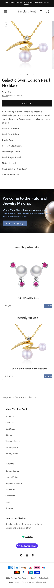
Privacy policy (14, 582)
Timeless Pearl (16, 578)
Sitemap (9, 435)
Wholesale (10, 489)
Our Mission (11, 429)
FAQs (8, 502)
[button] (5, 11)
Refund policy (12, 447)
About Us (10, 416)
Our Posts (10, 422)
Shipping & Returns (14, 483)
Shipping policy (41, 582)
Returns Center (12, 471)
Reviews (9, 508)
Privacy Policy (12, 453)
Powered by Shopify (29, 578)
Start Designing (15, 223)
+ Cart (48, 306)
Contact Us (11, 495)
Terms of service (28, 582)
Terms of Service (13, 441)
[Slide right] (33, 74)
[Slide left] (21, 74)
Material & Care (12, 477)
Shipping (5, 95)
